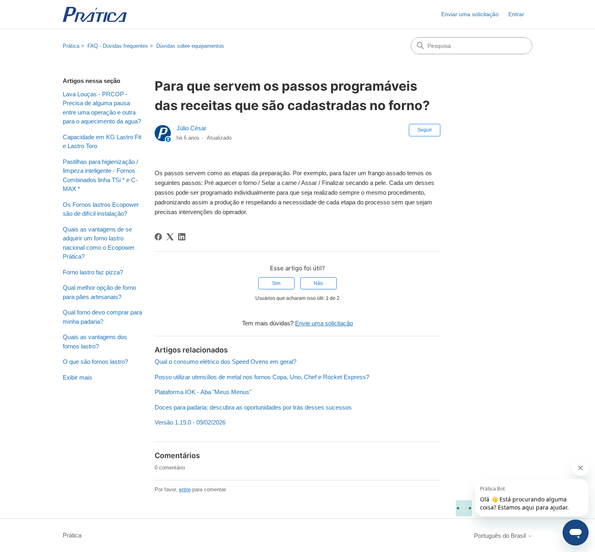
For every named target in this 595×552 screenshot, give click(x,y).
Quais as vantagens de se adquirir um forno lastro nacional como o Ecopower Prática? (98, 243)
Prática (71, 46)
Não (318, 283)
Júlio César (191, 128)
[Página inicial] (95, 14)
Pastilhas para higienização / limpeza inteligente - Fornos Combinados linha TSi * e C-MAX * (100, 175)
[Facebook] (158, 236)
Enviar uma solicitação (470, 14)
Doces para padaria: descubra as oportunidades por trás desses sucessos (253, 407)
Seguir (424, 130)
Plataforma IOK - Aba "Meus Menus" (203, 392)
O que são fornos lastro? (95, 361)
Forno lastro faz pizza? (93, 272)
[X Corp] (170, 236)
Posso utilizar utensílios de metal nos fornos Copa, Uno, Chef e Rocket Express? (262, 377)
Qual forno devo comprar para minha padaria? (102, 317)
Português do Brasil (500, 535)
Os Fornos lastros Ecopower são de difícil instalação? (101, 209)
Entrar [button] (516, 14)
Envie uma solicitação (324, 323)
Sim (276, 283)
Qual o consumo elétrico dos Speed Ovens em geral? (225, 361)
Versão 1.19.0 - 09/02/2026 (190, 422)
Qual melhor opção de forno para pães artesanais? (99, 292)
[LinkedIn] (181, 236)
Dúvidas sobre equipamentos (190, 46)
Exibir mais (77, 377)
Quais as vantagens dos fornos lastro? (95, 341)
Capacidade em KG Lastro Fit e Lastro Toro (102, 142)
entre (185, 489)
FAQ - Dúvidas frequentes (117, 46)
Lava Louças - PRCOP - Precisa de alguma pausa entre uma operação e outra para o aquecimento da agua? (102, 108)
